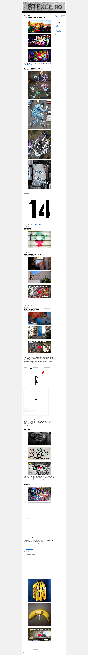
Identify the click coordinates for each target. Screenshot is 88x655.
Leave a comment (26, 66)
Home (24, 11)
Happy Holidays (28, 228)
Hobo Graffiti (27, 429)
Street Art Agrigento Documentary (32, 254)
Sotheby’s (27, 425)
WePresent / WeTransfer (29, 549)
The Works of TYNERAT (59, 31)
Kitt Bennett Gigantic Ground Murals (33, 68)
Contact (27, 11)
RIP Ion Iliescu (57, 32)
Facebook (35, 224)
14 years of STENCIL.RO (30, 195)
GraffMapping (34, 63)
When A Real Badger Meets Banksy (60, 24)
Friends (25, 11)
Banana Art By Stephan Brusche (32, 553)
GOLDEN (52, 63)
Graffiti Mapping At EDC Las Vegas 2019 (34, 17)
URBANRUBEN (26, 64)
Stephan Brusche (26, 642)
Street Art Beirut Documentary (31, 309)
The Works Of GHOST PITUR (59, 30)
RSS (41, 224)
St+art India (27, 484)
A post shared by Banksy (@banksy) (31, 413)
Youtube (38, 224)
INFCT (32, 64)
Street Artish (34, 305)
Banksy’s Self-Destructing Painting (33, 369)
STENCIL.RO (33, 15)
